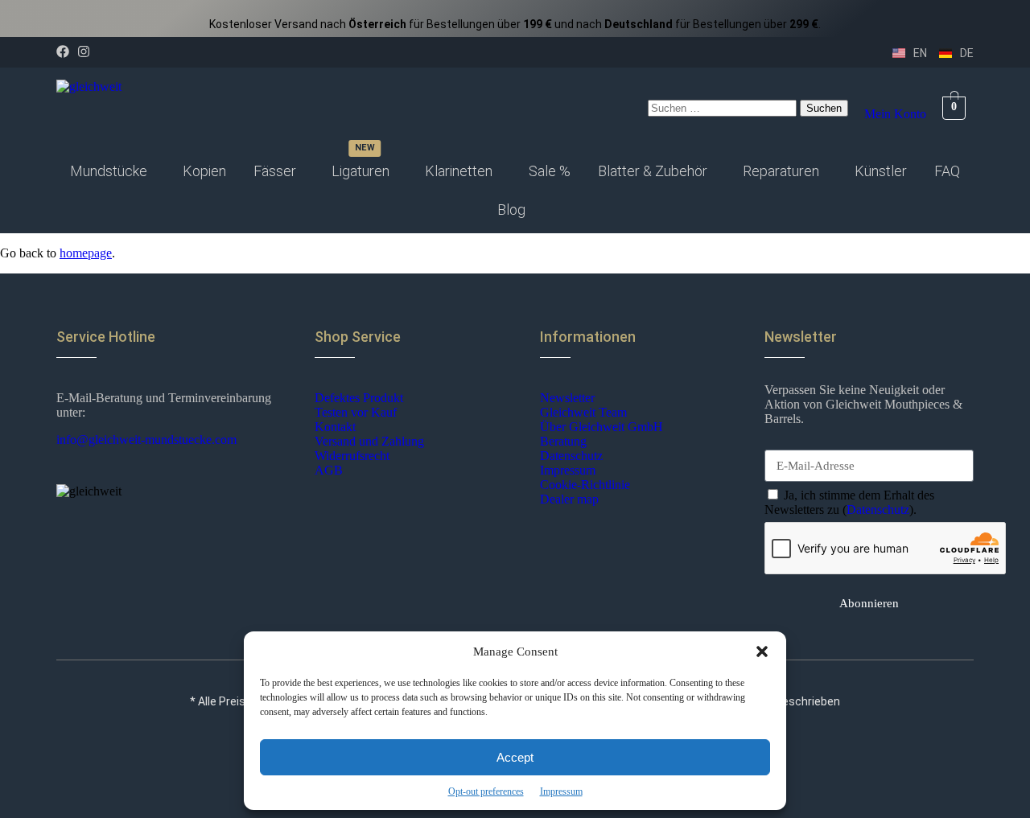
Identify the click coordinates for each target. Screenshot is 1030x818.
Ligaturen (360, 170)
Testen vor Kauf (356, 412)
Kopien (204, 170)
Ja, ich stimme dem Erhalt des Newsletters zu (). (849, 502)
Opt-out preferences (486, 791)
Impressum (561, 791)
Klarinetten (458, 170)
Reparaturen (781, 170)
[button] (762, 651)
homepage (86, 253)
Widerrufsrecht (352, 455)
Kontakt (335, 427)
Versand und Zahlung (369, 441)
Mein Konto (895, 114)
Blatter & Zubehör (652, 170)
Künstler (881, 170)
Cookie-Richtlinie (585, 484)
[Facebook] (62, 51)
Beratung (563, 441)
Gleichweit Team (583, 412)
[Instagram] (83, 51)
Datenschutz (571, 455)
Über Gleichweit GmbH (601, 427)
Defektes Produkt (359, 398)
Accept (515, 757)
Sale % (550, 170)
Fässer (274, 170)
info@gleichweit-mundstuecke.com (146, 439)
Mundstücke (108, 170)
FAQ (947, 170)
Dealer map (569, 499)
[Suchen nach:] (724, 107)
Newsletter (567, 398)
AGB (329, 470)
